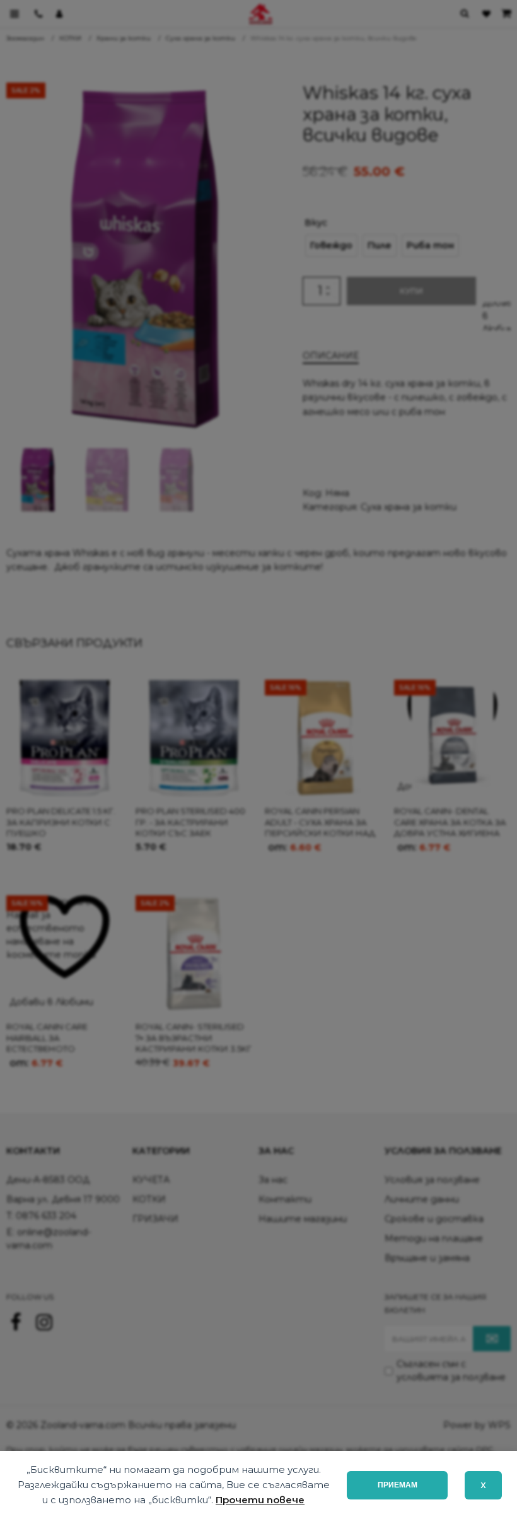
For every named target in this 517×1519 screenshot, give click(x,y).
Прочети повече (260, 1500)
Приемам (397, 1485)
